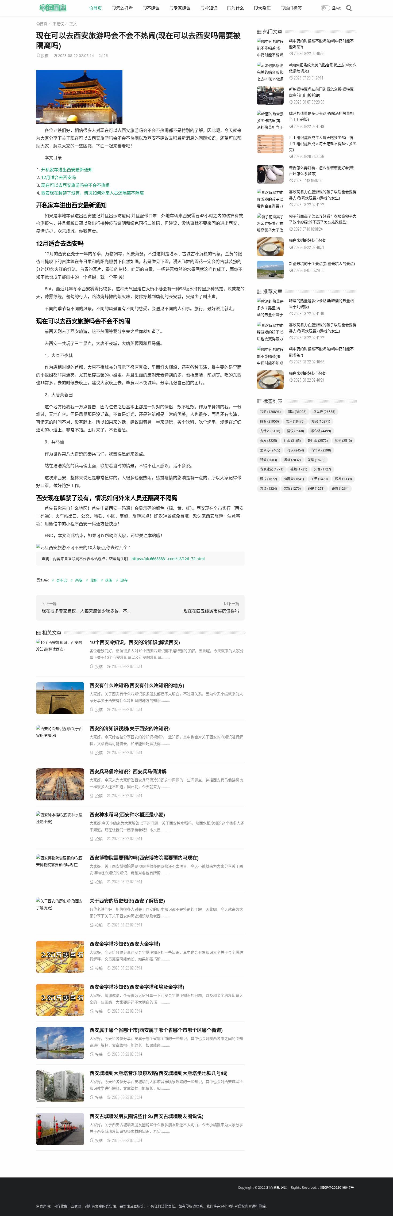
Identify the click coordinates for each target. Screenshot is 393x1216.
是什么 (318, 440)
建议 (295, 431)
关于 (319, 479)
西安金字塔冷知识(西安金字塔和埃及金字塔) (137, 986)
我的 (94, 580)
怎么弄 (324, 411)
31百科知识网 (276, 1187)
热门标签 (293, 8)
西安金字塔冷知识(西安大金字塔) (125, 943)
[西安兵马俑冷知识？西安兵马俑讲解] (60, 785)
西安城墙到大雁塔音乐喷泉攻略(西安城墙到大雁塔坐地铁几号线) (159, 1073)
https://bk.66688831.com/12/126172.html (168, 558)
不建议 (153, 8)
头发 (268, 440)
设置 (340, 488)
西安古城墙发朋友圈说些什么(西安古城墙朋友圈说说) (146, 1116)
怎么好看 (124, 8)
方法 (268, 488)
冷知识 (211, 8)
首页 (97, 8)
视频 (298, 469)
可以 (295, 450)
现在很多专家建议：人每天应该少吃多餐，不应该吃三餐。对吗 (101, 611)
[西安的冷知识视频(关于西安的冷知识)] (60, 732)
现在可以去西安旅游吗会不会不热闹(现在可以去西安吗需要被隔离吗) (138, 40)
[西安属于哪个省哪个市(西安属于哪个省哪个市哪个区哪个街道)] (60, 1044)
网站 (297, 411)
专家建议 (182, 8)
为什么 (237, 8)
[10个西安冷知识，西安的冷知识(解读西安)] (60, 645)
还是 (316, 488)
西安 (79, 580)
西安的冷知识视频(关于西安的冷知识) (130, 728)
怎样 (292, 460)
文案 (292, 488)
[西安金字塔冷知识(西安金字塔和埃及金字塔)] (60, 1001)
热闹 (109, 580)
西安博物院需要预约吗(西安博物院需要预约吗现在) (144, 857)
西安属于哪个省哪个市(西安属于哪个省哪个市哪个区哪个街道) (156, 1030)
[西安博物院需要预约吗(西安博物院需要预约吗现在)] (60, 861)
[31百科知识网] (53, 13)
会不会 (61, 580)
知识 (320, 421)
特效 (268, 460)
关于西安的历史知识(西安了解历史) (127, 900)
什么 (292, 440)
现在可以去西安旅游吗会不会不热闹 (75, 185)
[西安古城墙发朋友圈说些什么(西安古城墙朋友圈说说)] (60, 1130)
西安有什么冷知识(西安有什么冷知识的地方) (137, 685)
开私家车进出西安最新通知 (67, 170)
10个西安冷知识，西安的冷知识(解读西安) (135, 642)
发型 (316, 460)
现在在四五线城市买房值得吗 (211, 611)
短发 (343, 479)
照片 (268, 479)
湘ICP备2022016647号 (336, 1187)
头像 (322, 469)
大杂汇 (264, 8)
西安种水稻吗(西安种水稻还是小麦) (127, 814)
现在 (124, 580)
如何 (343, 440)
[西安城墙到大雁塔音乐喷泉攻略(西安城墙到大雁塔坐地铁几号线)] (60, 1087)
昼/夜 (336, 7)
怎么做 (321, 431)
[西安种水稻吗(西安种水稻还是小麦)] (60, 818)
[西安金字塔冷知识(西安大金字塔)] (60, 958)
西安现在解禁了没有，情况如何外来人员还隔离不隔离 (92, 193)
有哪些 (294, 479)
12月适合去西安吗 (58, 177)
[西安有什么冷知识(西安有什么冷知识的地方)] (60, 699)
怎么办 (270, 450)
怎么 (295, 421)
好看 (269, 421)
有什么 (321, 450)
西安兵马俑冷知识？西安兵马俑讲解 (128, 771)
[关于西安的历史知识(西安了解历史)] (60, 904)
